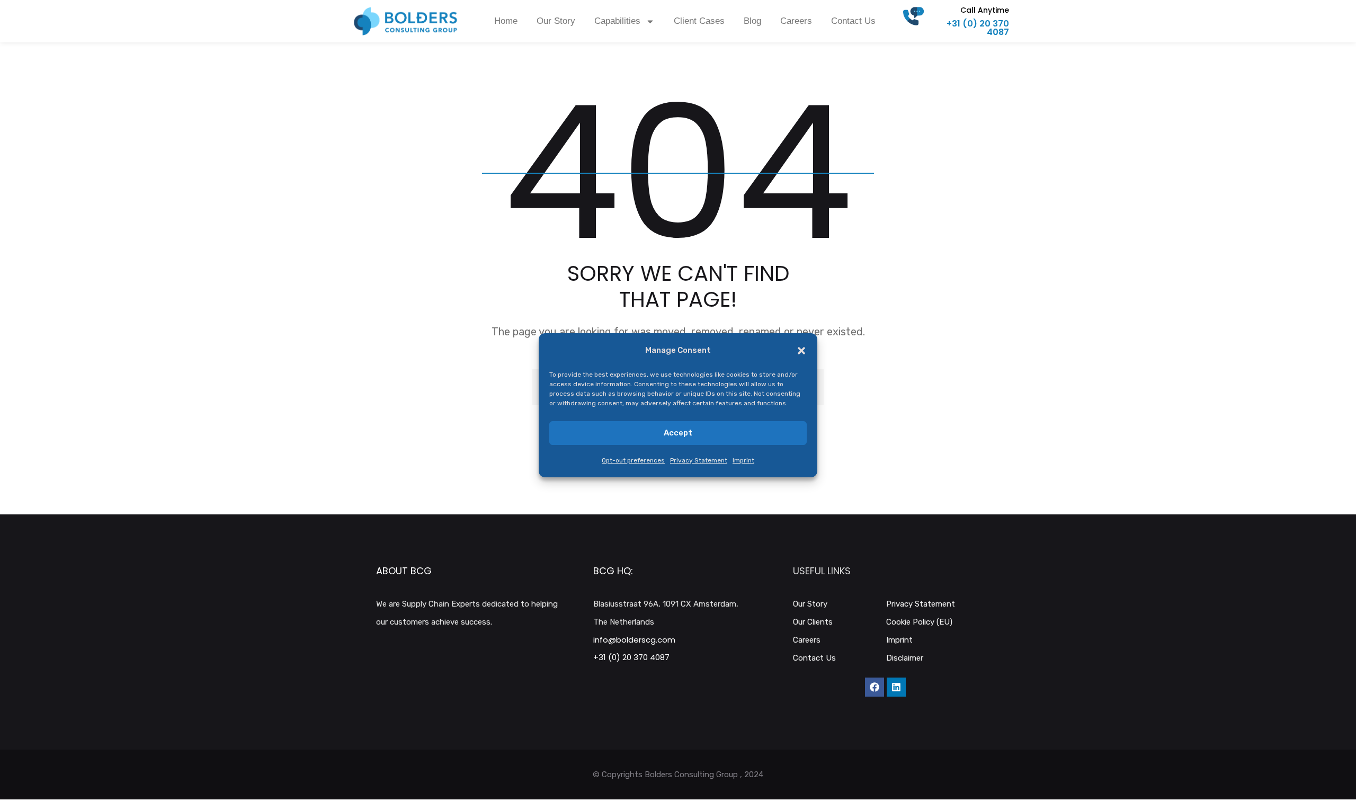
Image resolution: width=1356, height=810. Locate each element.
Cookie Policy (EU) (919, 622)
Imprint (743, 460)
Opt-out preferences (633, 460)
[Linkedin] (896, 687)
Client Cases (699, 21)
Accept (678, 433)
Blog (752, 21)
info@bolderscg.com (634, 639)
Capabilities (617, 21)
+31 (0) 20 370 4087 (631, 657)
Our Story (556, 21)
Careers (796, 21)
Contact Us (853, 21)
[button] (801, 350)
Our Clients (813, 622)
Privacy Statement (698, 460)
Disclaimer (904, 658)
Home (506, 21)
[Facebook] (874, 687)
